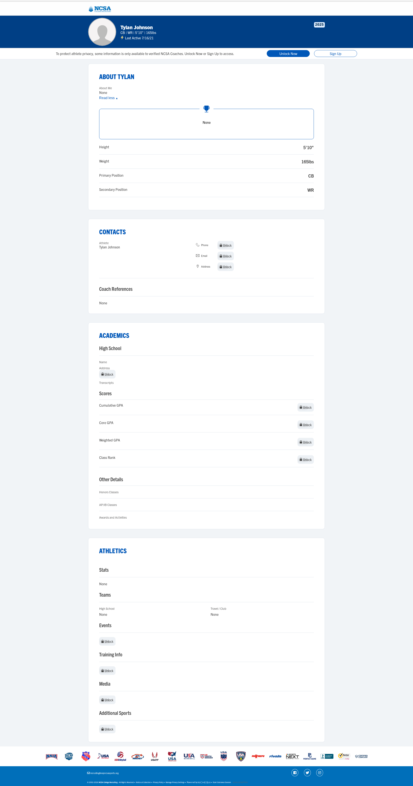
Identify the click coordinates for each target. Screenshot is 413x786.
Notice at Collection (143, 782)
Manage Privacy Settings (175, 782)
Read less (108, 98)
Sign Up (335, 53)
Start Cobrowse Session (222, 782)
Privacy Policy (158, 782)
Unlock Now (288, 53)
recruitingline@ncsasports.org (104, 773)
